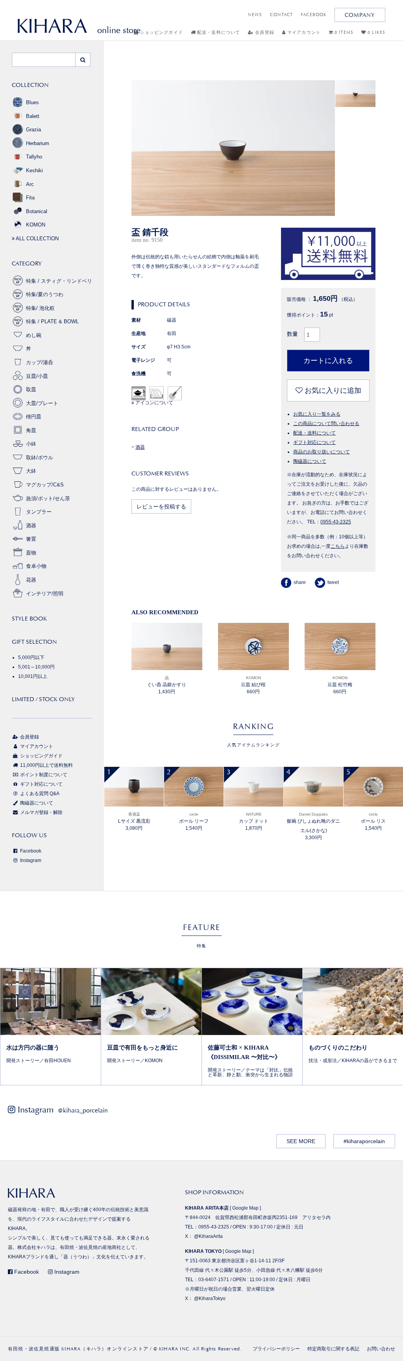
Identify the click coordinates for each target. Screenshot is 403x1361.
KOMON (35, 225)
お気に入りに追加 (332, 390)
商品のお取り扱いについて (321, 452)
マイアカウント (303, 32)
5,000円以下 (31, 657)
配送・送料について (218, 32)
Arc (30, 184)
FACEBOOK (314, 15)
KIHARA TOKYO (203, 1251)
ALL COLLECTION (37, 238)
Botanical (36, 211)
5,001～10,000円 (36, 667)
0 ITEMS (343, 32)
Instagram (30, 860)
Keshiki (34, 170)
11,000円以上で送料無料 (46, 765)
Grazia (33, 130)
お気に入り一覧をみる (316, 414)
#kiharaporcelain (364, 1141)
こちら (338, 546)
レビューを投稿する (161, 506)
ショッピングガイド (161, 32)
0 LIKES (375, 32)
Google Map (245, 1208)
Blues (32, 102)
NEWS (255, 15)
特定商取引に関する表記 (333, 1349)
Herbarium (37, 143)
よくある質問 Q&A (39, 793)
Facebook (30, 851)
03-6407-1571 (213, 1279)
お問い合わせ (381, 1349)
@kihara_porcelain (83, 1110)
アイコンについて (153, 402)
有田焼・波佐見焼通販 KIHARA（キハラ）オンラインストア (78, 1349)
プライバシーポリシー (276, 1349)
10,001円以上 (32, 676)
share (300, 582)
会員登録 (263, 32)
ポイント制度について (43, 774)
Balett (32, 116)
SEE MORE (301, 1141)
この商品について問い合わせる (326, 423)
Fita (30, 198)
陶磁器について (309, 461)
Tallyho (34, 157)
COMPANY (360, 14)
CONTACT (281, 15)
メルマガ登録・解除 (41, 812)
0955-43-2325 (335, 522)
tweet (333, 582)
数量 (292, 334)
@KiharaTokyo (210, 1298)
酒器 (140, 447)
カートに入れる (328, 361)
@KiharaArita (208, 1236)
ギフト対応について (314, 442)
